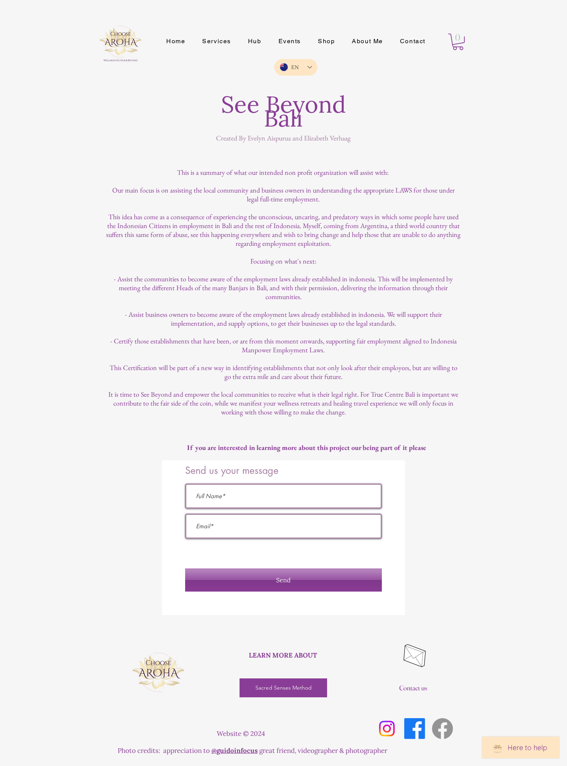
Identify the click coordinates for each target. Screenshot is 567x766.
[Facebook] (414, 728)
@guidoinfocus (234, 750)
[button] (458, 42)
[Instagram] (386, 728)
